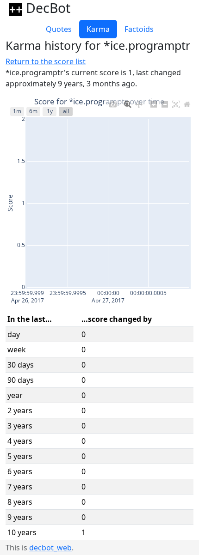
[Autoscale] (175, 102)
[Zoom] (127, 102)
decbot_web (50, 548)
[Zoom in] (153, 102)
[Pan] (138, 102)
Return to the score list (46, 61)
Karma (98, 29)
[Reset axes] (187, 102)
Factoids (139, 29)
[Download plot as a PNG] (112, 102)
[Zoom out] (164, 102)
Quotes (59, 29)
